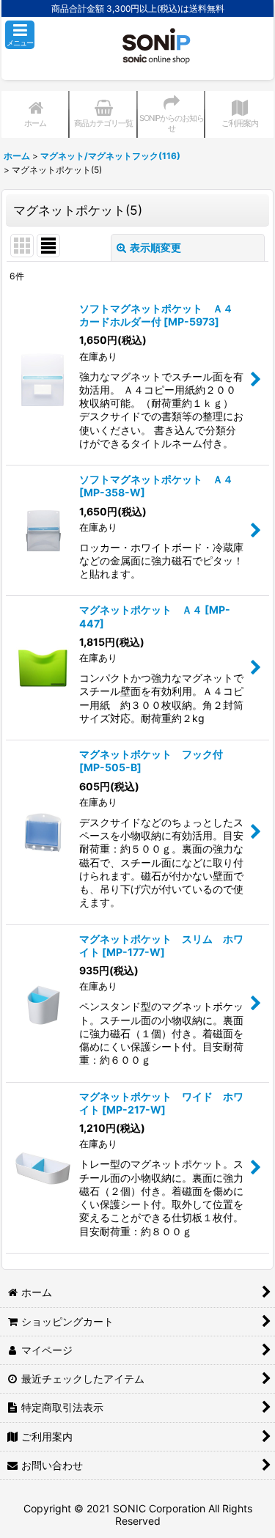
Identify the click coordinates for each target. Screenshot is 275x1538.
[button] (19, 35)
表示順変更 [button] (155, 247)
